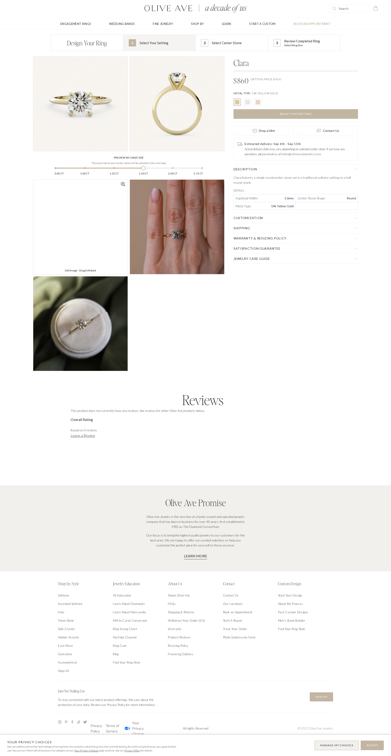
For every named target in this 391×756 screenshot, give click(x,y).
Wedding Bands (122, 24)
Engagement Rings (75, 24)
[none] (256, 93)
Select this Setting (296, 114)
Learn (226, 24)
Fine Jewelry (163, 24)
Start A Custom (262, 24)
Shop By (197, 24)
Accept (372, 745)
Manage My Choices (336, 745)
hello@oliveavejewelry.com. (301, 154)
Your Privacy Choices (138, 728)
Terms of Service (112, 728)
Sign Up (321, 696)
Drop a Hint (267, 131)
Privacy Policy (96, 728)
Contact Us (331, 131)
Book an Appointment (312, 24)
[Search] (334, 8)
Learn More (195, 556)
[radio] (237, 102)
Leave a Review (83, 435)
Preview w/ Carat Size (129, 157)
